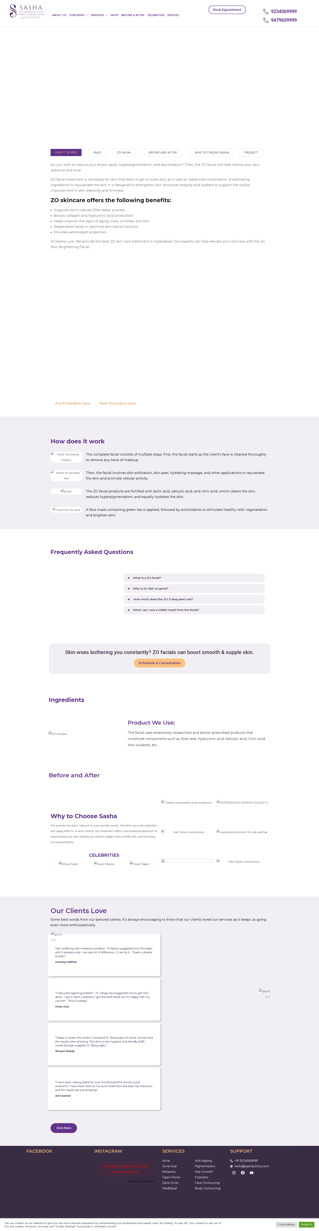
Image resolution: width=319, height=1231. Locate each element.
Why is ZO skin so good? (150, 588)
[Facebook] (242, 1172)
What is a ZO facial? (147, 578)
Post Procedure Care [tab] (118, 403)
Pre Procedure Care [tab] (72, 403)
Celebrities (155, 15)
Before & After (132, 15)
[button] (194, 578)
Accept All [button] (306, 1224)
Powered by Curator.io (141, 1181)
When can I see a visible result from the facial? (166, 610)
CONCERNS (76, 15)
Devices (173, 15)
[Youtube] (251, 1172)
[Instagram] (234, 1172)
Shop (114, 15)
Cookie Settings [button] (286, 1224)
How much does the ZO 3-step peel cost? (163, 599)
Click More (63, 1128)
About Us (59, 15)
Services (97, 15)
